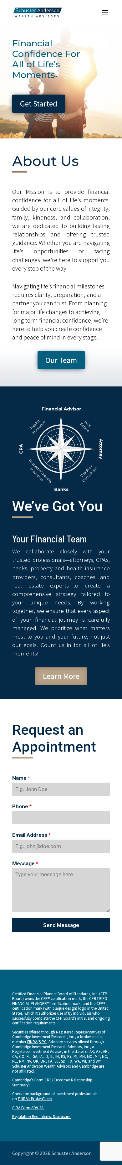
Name (21, 778)
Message (25, 863)
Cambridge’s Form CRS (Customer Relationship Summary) (52, 1082)
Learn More (61, 676)
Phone (22, 806)
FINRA (32, 1041)
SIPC (43, 1041)
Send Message (61, 925)
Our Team (61, 360)
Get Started (38, 103)
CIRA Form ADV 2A (28, 1108)
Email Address (31, 835)
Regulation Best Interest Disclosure (41, 1116)
